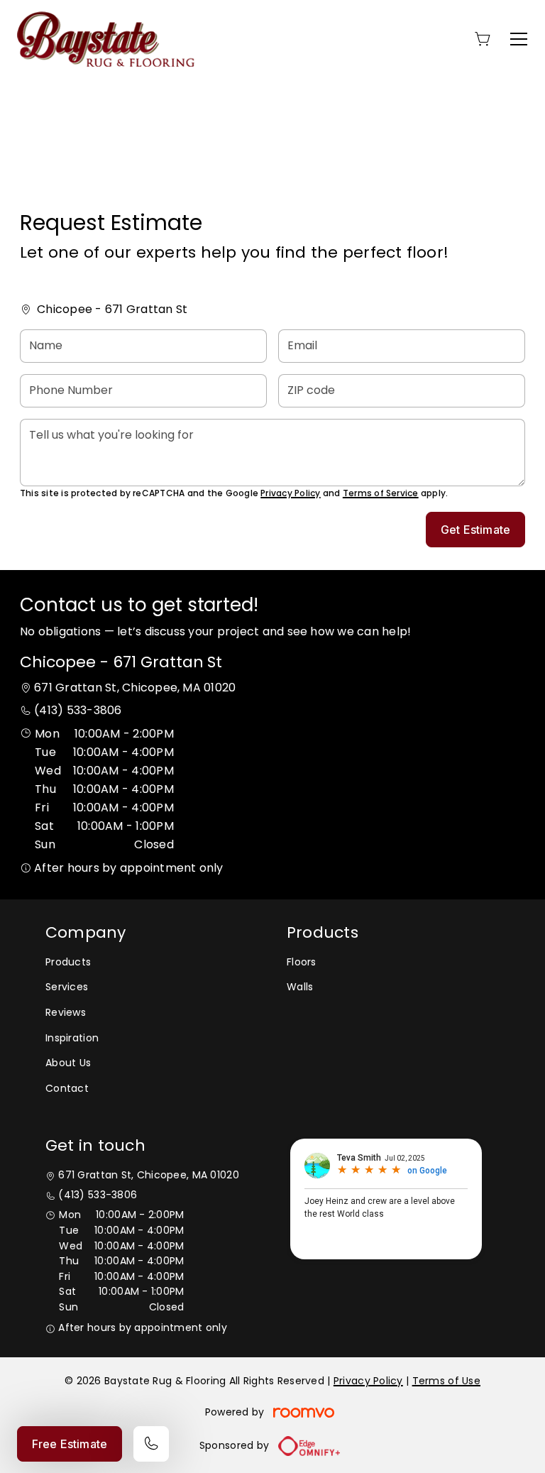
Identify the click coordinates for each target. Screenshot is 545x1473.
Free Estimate (69, 1444)
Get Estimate (475, 529)
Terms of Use (446, 1381)
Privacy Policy (290, 493)
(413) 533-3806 (77, 710)
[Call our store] (151, 1444)
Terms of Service (381, 493)
